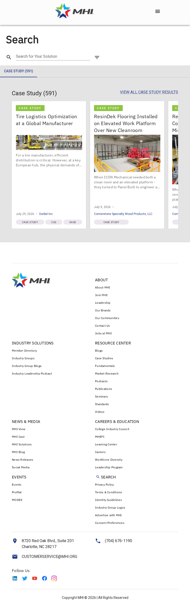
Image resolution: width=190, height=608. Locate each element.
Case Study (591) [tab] (18, 71)
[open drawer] (158, 11)
